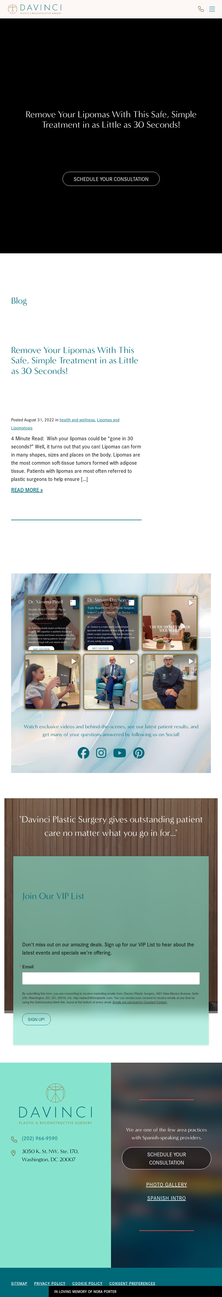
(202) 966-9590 (40, 1137)
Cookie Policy (87, 1283)
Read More (25, 489)
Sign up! (36, 1019)
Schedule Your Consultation (111, 178)
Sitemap (19, 1283)
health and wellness (77, 419)
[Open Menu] (212, 9)
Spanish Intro (166, 1197)
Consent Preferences (132, 1283)
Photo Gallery (166, 1184)
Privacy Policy (50, 1283)
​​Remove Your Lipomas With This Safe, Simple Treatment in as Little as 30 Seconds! (74, 360)
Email (28, 967)
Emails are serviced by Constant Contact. (140, 1002)
